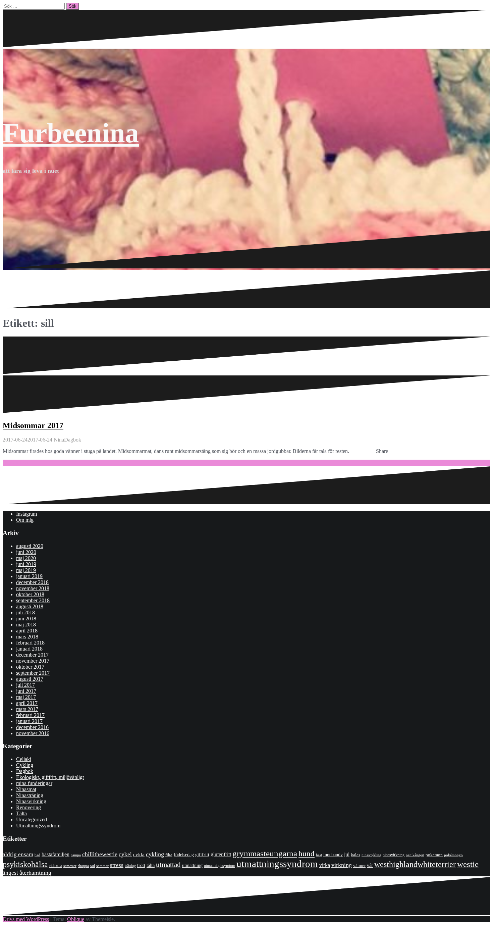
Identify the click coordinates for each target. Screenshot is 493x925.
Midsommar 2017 (33, 425)
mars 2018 (27, 636)
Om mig (25, 520)
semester (69, 866)
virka (324, 865)
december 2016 (32, 727)
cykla (139, 854)
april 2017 (27, 703)
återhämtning (35, 872)
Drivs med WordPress (26, 919)
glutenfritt (221, 854)
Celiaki (23, 759)
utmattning (192, 865)
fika (168, 854)
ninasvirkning (393, 855)
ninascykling (371, 855)
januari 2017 (29, 721)
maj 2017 (26, 697)
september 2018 (33, 600)
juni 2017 (26, 691)
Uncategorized (31, 819)
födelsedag (184, 854)
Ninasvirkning (31, 801)
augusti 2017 (29, 679)
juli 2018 (25, 612)
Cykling (24, 765)
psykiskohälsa (25, 864)
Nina (59, 440)
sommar (102, 866)
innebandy (333, 854)
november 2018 (32, 588)
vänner (359, 865)
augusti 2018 (29, 606)
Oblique (75, 919)
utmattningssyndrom (277, 863)
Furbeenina (71, 133)
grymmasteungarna (264, 853)
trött (141, 865)
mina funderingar (34, 783)
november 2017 (32, 661)
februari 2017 (30, 715)
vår (370, 865)
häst (319, 855)
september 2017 (33, 673)
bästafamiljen (55, 854)
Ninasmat (26, 789)
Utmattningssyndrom (38, 825)
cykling (155, 854)
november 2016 (32, 733)
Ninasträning (29, 795)
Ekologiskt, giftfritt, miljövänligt (50, 777)
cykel (125, 854)
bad (37, 855)
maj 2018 (26, 624)
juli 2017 (25, 685)
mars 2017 (27, 709)
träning (130, 865)
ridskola (55, 865)
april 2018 (27, 630)
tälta (151, 865)
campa (76, 855)
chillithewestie (99, 854)
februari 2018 (30, 643)
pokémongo (453, 855)
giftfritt (202, 854)
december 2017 (32, 655)
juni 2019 (26, 564)
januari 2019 (29, 576)
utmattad (168, 864)
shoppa (83, 866)
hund (306, 854)
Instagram (26, 514)
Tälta (21, 813)
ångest (10, 873)
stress (116, 865)
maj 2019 (26, 570)
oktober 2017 (30, 667)
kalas (355, 854)
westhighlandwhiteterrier (415, 864)
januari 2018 (29, 649)
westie (468, 864)
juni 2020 (26, 552)
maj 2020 (26, 558)
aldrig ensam (18, 854)
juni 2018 (26, 618)
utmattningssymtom (219, 865)
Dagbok (72, 440)
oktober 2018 (30, 594)
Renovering (28, 807)
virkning (341, 865)
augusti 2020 (29, 546)
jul (346, 854)
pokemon (434, 854)
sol (92, 865)
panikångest (415, 855)
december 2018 (32, 582)
